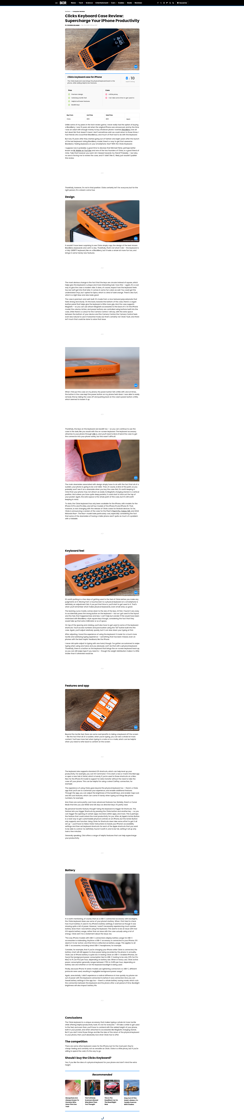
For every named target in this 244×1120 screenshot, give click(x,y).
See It (128, 119)
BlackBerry (126, 130)
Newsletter (183, 3)
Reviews (138, 3)
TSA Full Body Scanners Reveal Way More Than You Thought (91, 1101)
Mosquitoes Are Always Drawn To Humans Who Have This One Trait (72, 1102)
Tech (81, 3)
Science (89, 3)
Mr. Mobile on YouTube (82, 150)
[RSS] (173, 3)
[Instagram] (164, 3)
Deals (129, 3)
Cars (113, 3)
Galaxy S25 (125, 511)
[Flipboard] (167, 3)
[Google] (170, 3)
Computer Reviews (79, 11)
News (73, 3)
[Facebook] (158, 3)
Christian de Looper (73, 25)
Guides (121, 3)
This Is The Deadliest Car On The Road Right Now (111, 1101)
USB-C (94, 434)
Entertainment (102, 3)
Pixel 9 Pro (116, 511)
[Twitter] (161, 3)
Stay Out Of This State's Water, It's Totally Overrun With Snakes (131, 1101)
